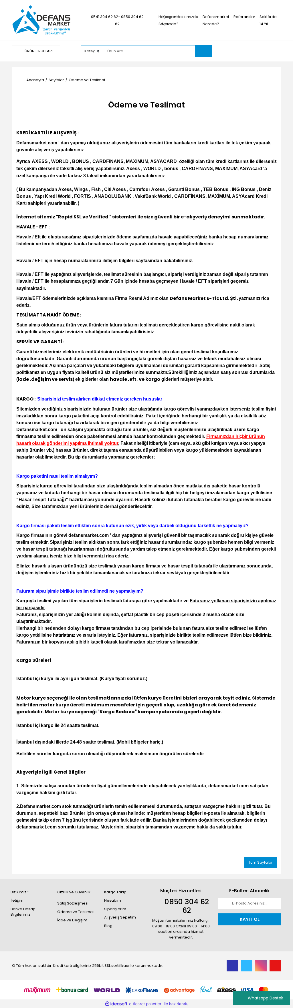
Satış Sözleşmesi (72, 903)
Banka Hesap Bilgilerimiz (23, 911)
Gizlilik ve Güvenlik (73, 892)
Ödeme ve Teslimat (75, 912)
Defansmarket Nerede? (216, 20)
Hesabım (112, 900)
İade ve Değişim (72, 920)
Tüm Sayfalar (260, 862)
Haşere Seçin (165, 20)
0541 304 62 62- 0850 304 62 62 (117, 20)
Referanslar (244, 16)
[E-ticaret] (146, 1004)
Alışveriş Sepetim (120, 917)
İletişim (17, 900)
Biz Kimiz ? (20, 892)
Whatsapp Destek (265, 998)
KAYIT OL (250, 919)
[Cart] (272, 51)
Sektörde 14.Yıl (268, 20)
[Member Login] (238, 51)
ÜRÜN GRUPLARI (38, 51)
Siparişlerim (115, 909)
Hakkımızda (187, 16)
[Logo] (41, 20)
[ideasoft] (116, 1004)
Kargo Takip (115, 892)
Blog (108, 926)
